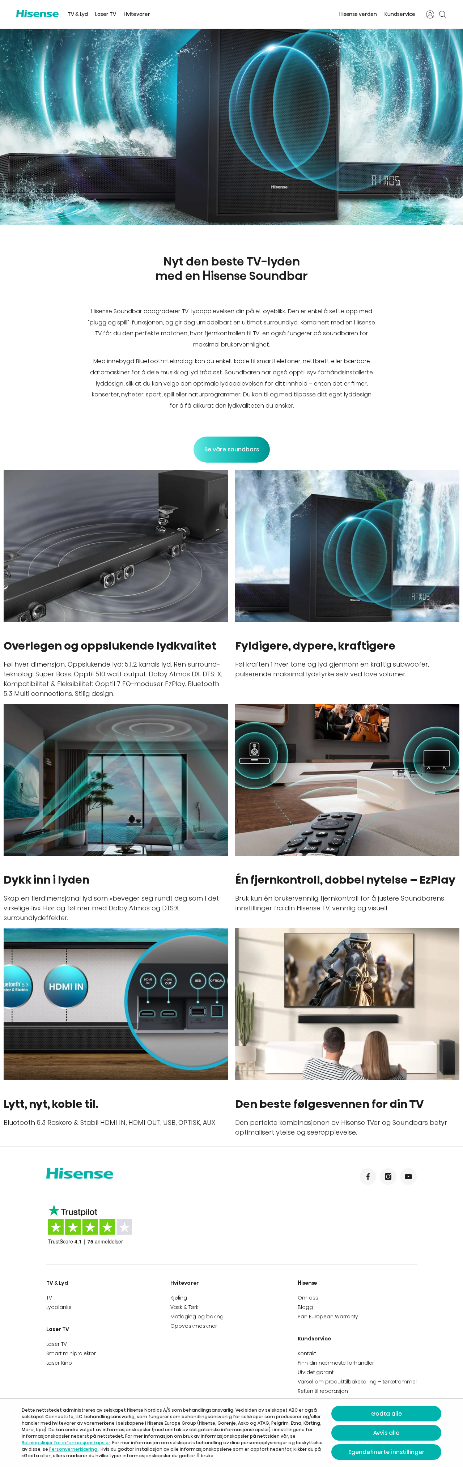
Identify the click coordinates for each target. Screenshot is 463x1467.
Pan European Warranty (328, 1316)
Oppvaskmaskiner (193, 1326)
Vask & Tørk (184, 1307)
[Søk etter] (442, 14)
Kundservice (400, 14)
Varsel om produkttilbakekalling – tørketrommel (357, 1381)
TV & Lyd (78, 14)
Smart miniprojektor (71, 1353)
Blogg (305, 1307)
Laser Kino (59, 1362)
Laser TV (105, 14)
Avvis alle (386, 1433)
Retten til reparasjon (323, 1391)
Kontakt (307, 1353)
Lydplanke (59, 1307)
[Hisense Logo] (37, 13)
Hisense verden (358, 14)
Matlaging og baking (197, 1316)
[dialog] (231, 1433)
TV (49, 1297)
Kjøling (178, 1297)
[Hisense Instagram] (388, 1176)
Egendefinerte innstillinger (386, 1452)
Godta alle (386, 1413)
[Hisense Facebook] (368, 1176)
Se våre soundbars (231, 449)
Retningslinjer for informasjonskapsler (66, 1443)
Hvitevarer (137, 14)
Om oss (308, 1297)
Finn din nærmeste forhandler (336, 1362)
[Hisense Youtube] (408, 1176)
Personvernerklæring (73, 1449)
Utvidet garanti (316, 1372)
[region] (231, 127)
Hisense (307, 1283)
